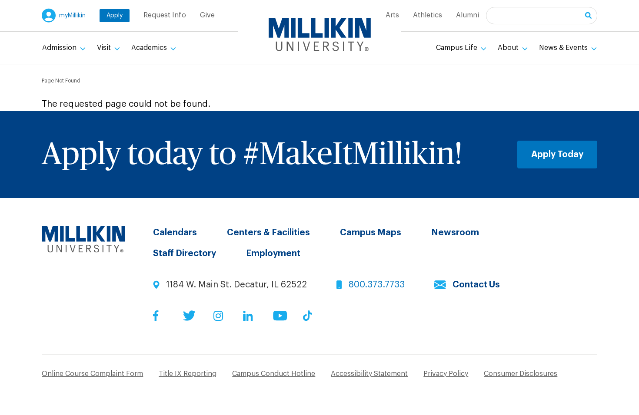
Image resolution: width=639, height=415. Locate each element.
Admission (60, 47)
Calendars (175, 232)
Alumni (467, 15)
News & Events (564, 47)
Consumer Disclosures (520, 373)
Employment (273, 253)
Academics (150, 47)
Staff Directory (184, 253)
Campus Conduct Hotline (273, 373)
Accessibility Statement (369, 373)
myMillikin (72, 16)
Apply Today (557, 154)
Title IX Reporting (187, 373)
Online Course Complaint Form (92, 373)
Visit (105, 47)
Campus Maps (370, 232)
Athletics (427, 15)
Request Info (164, 15)
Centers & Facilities (268, 232)
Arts (392, 15)
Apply (114, 16)
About (509, 47)
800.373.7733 (377, 284)
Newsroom (455, 232)
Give (207, 15)
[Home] (320, 34)
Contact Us (476, 284)
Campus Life (457, 47)
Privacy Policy (445, 373)
